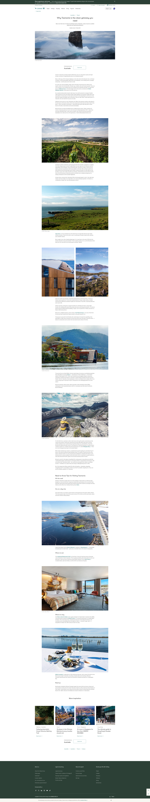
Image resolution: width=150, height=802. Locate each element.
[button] (111, 800)
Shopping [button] (58, 8)
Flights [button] (48, 8)
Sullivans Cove (62, 88)
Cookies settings (58, 780)
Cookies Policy (83, 800)
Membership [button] (78, 8)
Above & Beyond (71, 547)
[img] (114, 1)
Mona (68, 374)
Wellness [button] (63, 8)
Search (93, 5)
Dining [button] (67, 8)
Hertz (78, 484)
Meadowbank (84, 547)
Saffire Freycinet (59, 674)
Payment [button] (72, 8)
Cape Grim (57, 233)
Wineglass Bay (86, 446)
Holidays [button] (53, 8)
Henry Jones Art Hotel (62, 616)
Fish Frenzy (87, 559)
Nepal (113, 796)
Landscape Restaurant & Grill (63, 556)
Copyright (37, 796)
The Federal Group (79, 312)
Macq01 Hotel (71, 618)
